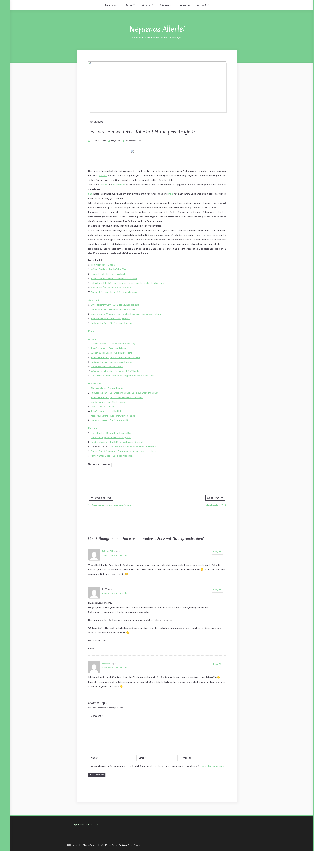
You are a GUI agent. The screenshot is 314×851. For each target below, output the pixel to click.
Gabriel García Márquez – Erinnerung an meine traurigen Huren (124, 451)
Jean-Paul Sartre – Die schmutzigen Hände (113, 415)
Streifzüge (165, 5)
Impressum (185, 5)
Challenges (96, 122)
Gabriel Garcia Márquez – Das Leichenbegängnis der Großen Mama (126, 313)
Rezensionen (111, 5)
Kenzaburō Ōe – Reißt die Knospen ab (111, 287)
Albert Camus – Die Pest (104, 406)
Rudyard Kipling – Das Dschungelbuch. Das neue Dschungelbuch (125, 392)
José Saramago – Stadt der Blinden (109, 348)
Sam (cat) (93, 300)
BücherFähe (119, 184)
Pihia (171, 193)
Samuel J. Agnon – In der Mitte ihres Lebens (114, 292)
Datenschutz (202, 5)
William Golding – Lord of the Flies (108, 269)
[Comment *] (157, 750)
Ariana (103, 184)
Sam (90, 193)
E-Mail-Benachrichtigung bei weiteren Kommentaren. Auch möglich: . (178, 766)
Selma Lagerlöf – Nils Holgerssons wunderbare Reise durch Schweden (127, 283)
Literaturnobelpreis (101, 464)
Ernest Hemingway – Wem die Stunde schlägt (115, 304)
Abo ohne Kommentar (213, 766)
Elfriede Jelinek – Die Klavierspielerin (110, 318)
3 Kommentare (133, 140)
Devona (103, 175)
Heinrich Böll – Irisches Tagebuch (108, 273)
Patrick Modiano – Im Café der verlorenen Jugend (117, 442)
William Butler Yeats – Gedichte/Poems (112, 352)
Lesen (129, 5)
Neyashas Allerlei (157, 29)
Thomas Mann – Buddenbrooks (107, 388)
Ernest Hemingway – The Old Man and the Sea (115, 357)
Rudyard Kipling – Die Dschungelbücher (111, 323)
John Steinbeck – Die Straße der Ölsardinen (114, 278)
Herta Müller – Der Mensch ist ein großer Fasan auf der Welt (122, 375)
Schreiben (146, 5)
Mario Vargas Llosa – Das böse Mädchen (112, 455)
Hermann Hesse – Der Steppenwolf (109, 420)
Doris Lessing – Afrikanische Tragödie (111, 437)
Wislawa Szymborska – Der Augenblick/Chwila (115, 371)
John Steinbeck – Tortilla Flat (106, 411)
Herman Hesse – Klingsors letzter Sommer (113, 309)
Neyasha (115, 140)
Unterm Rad (116, 446)
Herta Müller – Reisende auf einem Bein (112, 432)
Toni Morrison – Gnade (103, 264)
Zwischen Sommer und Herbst (141, 446)
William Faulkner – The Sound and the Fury (113, 343)
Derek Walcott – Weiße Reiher (107, 366)
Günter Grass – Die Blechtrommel (109, 401)
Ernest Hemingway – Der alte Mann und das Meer (117, 397)
